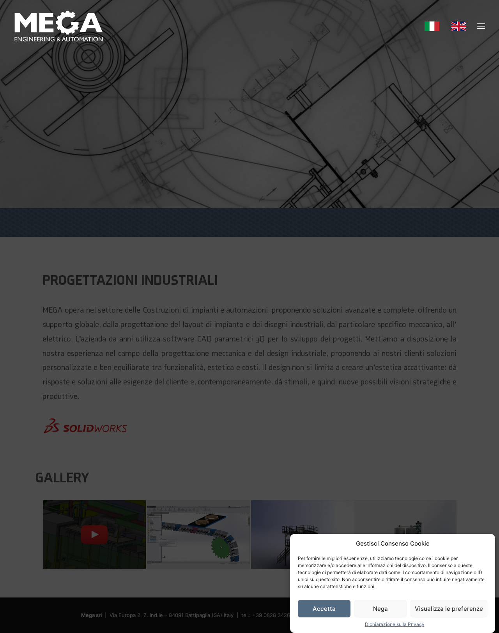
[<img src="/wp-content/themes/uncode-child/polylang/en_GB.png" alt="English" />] (458, 26)
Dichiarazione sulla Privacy (395, 624)
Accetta (324, 608)
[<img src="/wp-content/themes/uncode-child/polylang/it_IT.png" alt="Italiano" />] (435, 26)
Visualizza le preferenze (449, 608)
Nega (380, 608)
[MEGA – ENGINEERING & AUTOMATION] (58, 26)
